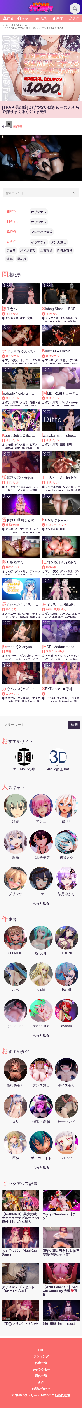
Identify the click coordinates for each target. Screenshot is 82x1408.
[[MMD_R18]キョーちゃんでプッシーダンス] (45, 398)
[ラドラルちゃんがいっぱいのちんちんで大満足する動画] (5, 355)
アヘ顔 (49, 360)
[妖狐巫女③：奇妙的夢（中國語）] (5, 482)
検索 (74, 725)
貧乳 (29, 318)
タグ (75, 18)
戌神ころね (12, 567)
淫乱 (59, 364)
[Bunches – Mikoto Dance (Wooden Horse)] (45, 355)
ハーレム (65, 613)
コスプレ (10, 698)
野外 (34, 406)
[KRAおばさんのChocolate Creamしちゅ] (45, 524)
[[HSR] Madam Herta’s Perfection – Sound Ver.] (45, 651)
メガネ (24, 402)
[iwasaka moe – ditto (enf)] (45, 440)
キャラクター (41, 1369)
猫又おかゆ (12, 524)
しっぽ (9, 444)
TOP (41, 1350)
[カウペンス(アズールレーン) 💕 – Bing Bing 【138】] (5, 693)
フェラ (11, 250)
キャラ (26, 18)
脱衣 (66, 406)
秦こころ (11, 609)
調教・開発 (70, 364)
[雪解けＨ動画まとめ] (5, 524)
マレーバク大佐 (41, 232)
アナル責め (11, 360)
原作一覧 (41, 1376)
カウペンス (12, 693)
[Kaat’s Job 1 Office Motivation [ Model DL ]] (5, 440)
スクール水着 (53, 486)
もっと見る (41, 903)
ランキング (41, 1356)
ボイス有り (28, 250)
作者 (10, 18)
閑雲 (8, 651)
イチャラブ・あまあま (18, 486)
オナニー (25, 360)
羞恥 (22, 318)
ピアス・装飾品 (19, 617)
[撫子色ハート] (5, 313)
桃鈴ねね (51, 567)
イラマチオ (38, 242)
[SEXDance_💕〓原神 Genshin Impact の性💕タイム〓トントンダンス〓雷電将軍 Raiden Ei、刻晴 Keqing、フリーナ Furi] (61, 694)
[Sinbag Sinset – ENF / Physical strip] (45, 313)
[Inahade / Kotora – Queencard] (5, 398)
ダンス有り (11, 318)
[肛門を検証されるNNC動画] (45, 567)
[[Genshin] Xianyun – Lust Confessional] (5, 651)
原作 (59, 18)
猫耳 (10, 259)
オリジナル (38, 212)
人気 (43, 18)
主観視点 (46, 250)
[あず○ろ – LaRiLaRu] (45, 609)
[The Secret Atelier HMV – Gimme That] (45, 482)
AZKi (49, 609)
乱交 (14, 364)
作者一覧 (41, 1363)
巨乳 (52, 406)
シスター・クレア (56, 524)
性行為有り (64, 250)
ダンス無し (58, 242)
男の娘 (21, 259)
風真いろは (60, 609)
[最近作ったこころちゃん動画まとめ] (5, 609)
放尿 (52, 364)
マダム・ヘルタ (55, 651)
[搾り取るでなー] (5, 567)
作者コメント (15, 193)
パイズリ (22, 575)
